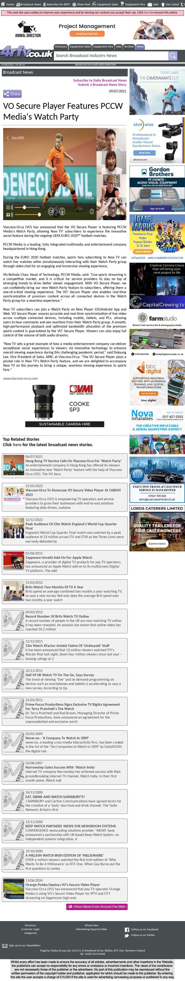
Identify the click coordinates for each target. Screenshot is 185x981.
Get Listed (172, 4)
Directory (61, 46)
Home (10, 4)
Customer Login (30, 929)
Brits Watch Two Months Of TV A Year (54, 587)
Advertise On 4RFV (58, 4)
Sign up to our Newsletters (24, 945)
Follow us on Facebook (144, 929)
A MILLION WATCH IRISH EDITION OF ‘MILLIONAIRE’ (64, 856)
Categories (30, 933)
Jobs (155, 4)
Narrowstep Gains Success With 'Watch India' (60, 767)
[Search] (172, 55)
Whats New (91, 925)
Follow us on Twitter (143, 935)
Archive (129, 46)
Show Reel (83, 4)
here (147, 12)
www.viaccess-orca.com (20, 379)
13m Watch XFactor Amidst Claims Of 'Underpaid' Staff (67, 646)
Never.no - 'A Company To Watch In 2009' (57, 738)
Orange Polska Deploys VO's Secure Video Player (62, 885)
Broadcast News (31, 4)
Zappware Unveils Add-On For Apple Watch (58, 558)
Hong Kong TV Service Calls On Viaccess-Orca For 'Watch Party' (73, 461)
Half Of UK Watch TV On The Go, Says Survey (59, 675)
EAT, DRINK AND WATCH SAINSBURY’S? (55, 797)
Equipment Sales (107, 4)
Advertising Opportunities (91, 929)
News (140, 46)
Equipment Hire (135, 4)
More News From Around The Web (99, 907)
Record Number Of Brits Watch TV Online (57, 616)
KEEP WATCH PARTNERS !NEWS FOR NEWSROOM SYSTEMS (70, 826)
